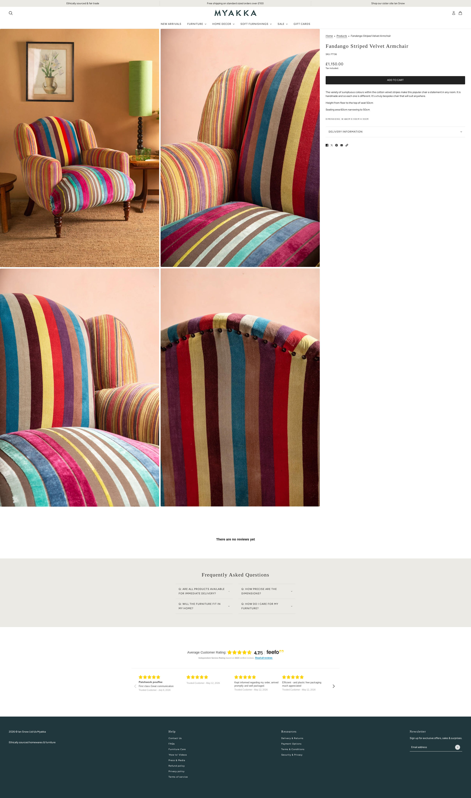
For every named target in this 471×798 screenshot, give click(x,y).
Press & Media (177, 760)
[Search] (11, 13)
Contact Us (175, 738)
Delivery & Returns (292, 738)
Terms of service (178, 777)
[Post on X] (331, 145)
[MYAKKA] (235, 13)
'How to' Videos (178, 755)
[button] (347, 145)
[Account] (454, 13)
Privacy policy (177, 771)
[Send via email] (341, 145)
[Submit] (457, 747)
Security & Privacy (291, 755)
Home (329, 36)
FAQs (172, 743)
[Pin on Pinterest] (336, 145)
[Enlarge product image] (79, 148)
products (342, 36)
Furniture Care (177, 749)
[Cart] (460, 13)
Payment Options (291, 743)
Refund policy (177, 766)
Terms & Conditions (292, 749)
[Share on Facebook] (327, 145)
